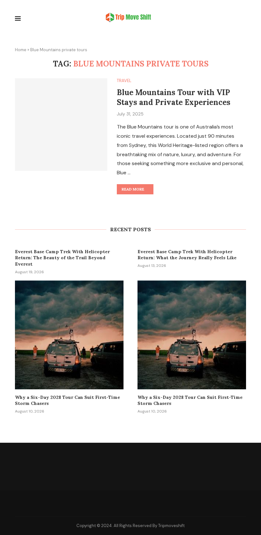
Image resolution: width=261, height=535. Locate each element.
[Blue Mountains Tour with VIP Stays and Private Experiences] (61, 124)
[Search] (243, 19)
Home (20, 49)
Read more (133, 189)
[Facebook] (116, 503)
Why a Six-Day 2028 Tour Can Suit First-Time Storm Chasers (67, 400)
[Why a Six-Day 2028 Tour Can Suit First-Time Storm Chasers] (69, 335)
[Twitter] (130, 503)
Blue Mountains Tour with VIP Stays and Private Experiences (173, 97)
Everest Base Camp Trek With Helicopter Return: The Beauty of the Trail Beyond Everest (62, 258)
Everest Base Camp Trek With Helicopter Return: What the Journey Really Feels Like (187, 255)
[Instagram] (145, 503)
